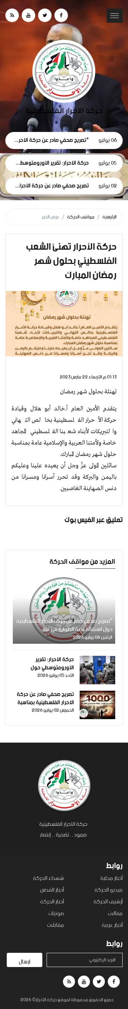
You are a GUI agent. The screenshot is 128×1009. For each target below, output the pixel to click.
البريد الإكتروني (102, 959)
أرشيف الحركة (108, 902)
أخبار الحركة (52, 902)
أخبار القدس (52, 890)
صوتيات (56, 914)
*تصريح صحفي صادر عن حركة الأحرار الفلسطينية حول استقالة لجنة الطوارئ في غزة (64, 625)
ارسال (24, 961)
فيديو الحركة (109, 890)
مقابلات (55, 926)
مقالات (115, 914)
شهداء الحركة (48, 879)
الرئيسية (109, 217)
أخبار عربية (112, 926)
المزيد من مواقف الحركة (82, 562)
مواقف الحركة (81, 217)
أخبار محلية (111, 879)
